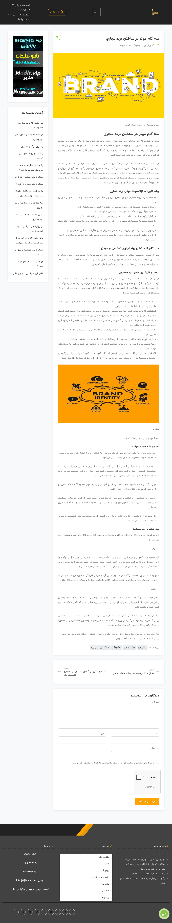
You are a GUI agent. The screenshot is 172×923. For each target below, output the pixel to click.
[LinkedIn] (65, 912)
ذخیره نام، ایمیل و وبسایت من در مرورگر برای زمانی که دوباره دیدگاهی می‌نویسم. (113, 762)
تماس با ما (24, 19)
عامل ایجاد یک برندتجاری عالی (28, 273)
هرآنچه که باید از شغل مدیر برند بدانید (145, 864)
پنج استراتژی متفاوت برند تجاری (148, 873)
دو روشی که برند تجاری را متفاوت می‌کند (144, 859)
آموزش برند (148, 45)
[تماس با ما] (164, 913)
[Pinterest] (23, 912)
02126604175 (29, 871)
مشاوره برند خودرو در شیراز (29, 184)
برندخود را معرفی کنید (99, 877)
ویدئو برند (104, 897)
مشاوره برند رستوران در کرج (29, 177)
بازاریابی (142, 647)
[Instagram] (72, 912)
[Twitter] (37, 912)
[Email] (16, 912)
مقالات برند (125, 45)
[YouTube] (51, 912)
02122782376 (30, 863)
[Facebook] (44, 912)
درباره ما (11, 14)
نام (156, 733)
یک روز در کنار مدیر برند (31, 146)
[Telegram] (30, 912)
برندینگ (137, 45)
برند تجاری (129, 647)
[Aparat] (58, 912)
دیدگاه (154, 702)
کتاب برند (104, 890)
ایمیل (102, 733)
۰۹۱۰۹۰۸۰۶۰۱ (30, 854)
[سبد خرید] (96, 12)
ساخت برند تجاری (100, 647)
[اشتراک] (57, 37)
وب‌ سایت (154, 748)
